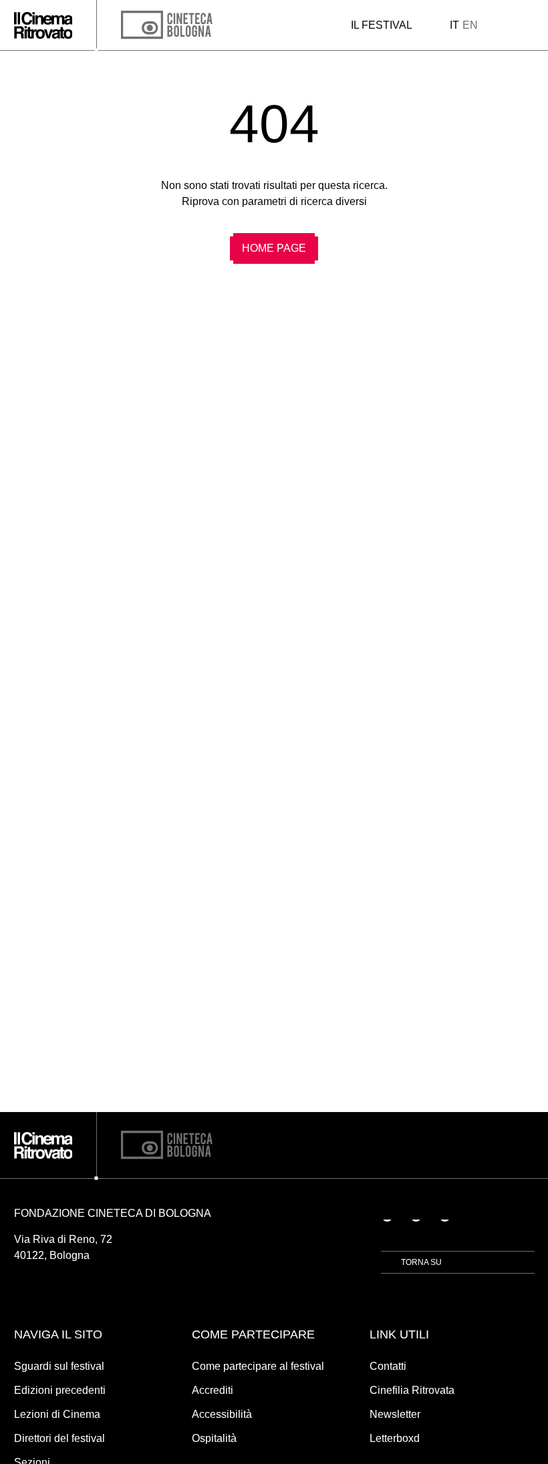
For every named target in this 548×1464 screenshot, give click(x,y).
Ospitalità (214, 1438)
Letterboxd (395, 1438)
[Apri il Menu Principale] (531, 25)
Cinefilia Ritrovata (412, 1390)
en (470, 25)
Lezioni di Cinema (57, 1414)
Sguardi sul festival (59, 1366)
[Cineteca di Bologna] (167, 1145)
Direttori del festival (59, 1438)
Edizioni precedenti (60, 1390)
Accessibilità (222, 1414)
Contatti (388, 1366)
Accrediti (212, 1390)
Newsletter (395, 1414)
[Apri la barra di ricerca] (506, 25)
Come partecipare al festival (258, 1366)
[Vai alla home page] (43, 25)
